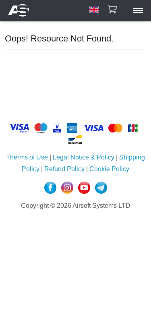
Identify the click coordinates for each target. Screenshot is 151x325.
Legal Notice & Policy (83, 157)
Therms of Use (27, 157)
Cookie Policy (108, 169)
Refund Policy (64, 169)
